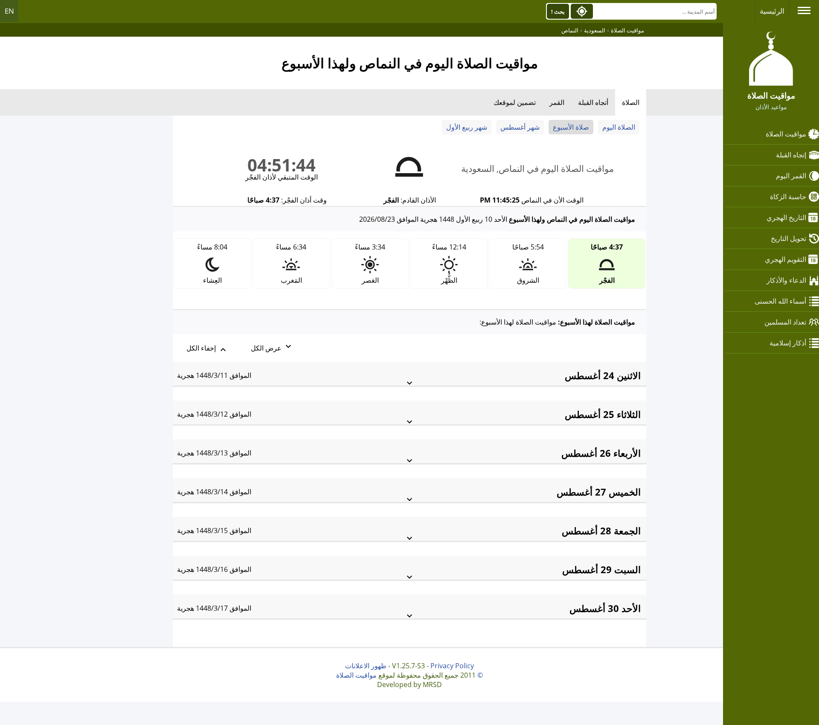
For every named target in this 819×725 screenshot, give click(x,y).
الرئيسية (772, 11)
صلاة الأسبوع (571, 127)
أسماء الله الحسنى (780, 301)
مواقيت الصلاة (786, 134)
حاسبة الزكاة (788, 196)
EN (9, 11)
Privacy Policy (452, 665)
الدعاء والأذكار (786, 280)
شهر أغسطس (520, 127)
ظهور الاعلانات (365, 665)
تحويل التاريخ (788, 238)
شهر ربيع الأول (466, 127)
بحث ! (558, 11)
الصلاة (630, 102)
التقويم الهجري (785, 259)
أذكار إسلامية (788, 343)
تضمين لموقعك (515, 102)
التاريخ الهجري (786, 217)
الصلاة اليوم (618, 127)
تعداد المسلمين (785, 322)
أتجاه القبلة (593, 102)
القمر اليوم (791, 175)
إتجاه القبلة (791, 155)
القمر (556, 102)
